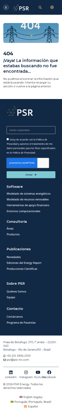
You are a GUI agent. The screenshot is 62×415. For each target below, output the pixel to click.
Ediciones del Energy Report (24, 263)
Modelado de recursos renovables (28, 199)
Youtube (39, 377)
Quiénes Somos (16, 291)
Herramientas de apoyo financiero (28, 205)
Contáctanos (15, 316)
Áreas (10, 228)
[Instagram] (26, 372)
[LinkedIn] (11, 372)
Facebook (49, 377)
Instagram (26, 377)
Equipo (11, 297)
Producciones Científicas (22, 269)
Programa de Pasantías (21, 322)
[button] (52, 7)
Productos (13, 234)
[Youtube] (38, 372)
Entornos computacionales (23, 211)
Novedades (14, 257)
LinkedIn (11, 377)
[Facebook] (49, 372)
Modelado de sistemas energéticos (29, 193)
